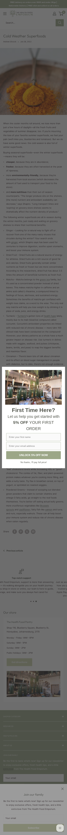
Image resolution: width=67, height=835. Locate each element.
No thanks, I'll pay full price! (33, 462)
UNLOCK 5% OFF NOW (33, 455)
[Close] (61, 371)
